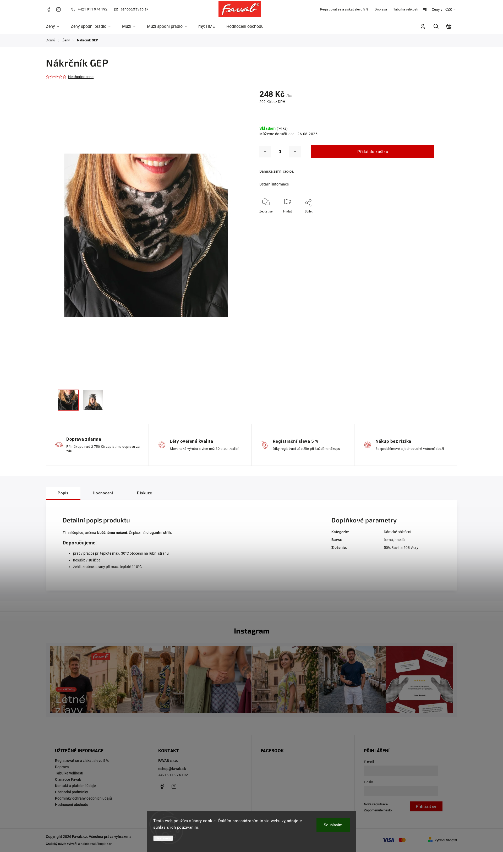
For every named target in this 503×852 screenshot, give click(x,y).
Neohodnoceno (81, 77)
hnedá (400, 540)
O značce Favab (68, 779)
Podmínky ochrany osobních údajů (83, 798)
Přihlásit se (426, 806)
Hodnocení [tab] (103, 493)
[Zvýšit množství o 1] (295, 151)
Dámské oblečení (397, 532)
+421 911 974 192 (173, 775)
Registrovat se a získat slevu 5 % (344, 9)
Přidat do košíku (372, 151)
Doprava (381, 9)
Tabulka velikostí (405, 9)
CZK (448, 10)
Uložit (302, 219)
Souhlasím (333, 825)
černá (388, 540)
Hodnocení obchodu (71, 804)
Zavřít (438, 218)
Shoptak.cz (104, 844)
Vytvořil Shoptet (446, 840)
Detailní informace (274, 184)
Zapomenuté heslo (378, 810)
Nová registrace (376, 804)
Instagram (58, 9)
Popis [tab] (63, 493)
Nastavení (163, 838)
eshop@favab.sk (172, 769)
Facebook (49, 9)
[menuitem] (55, 26)
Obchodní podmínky (71, 792)
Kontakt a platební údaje (75, 786)
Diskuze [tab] (144, 493)
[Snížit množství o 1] (265, 151)
